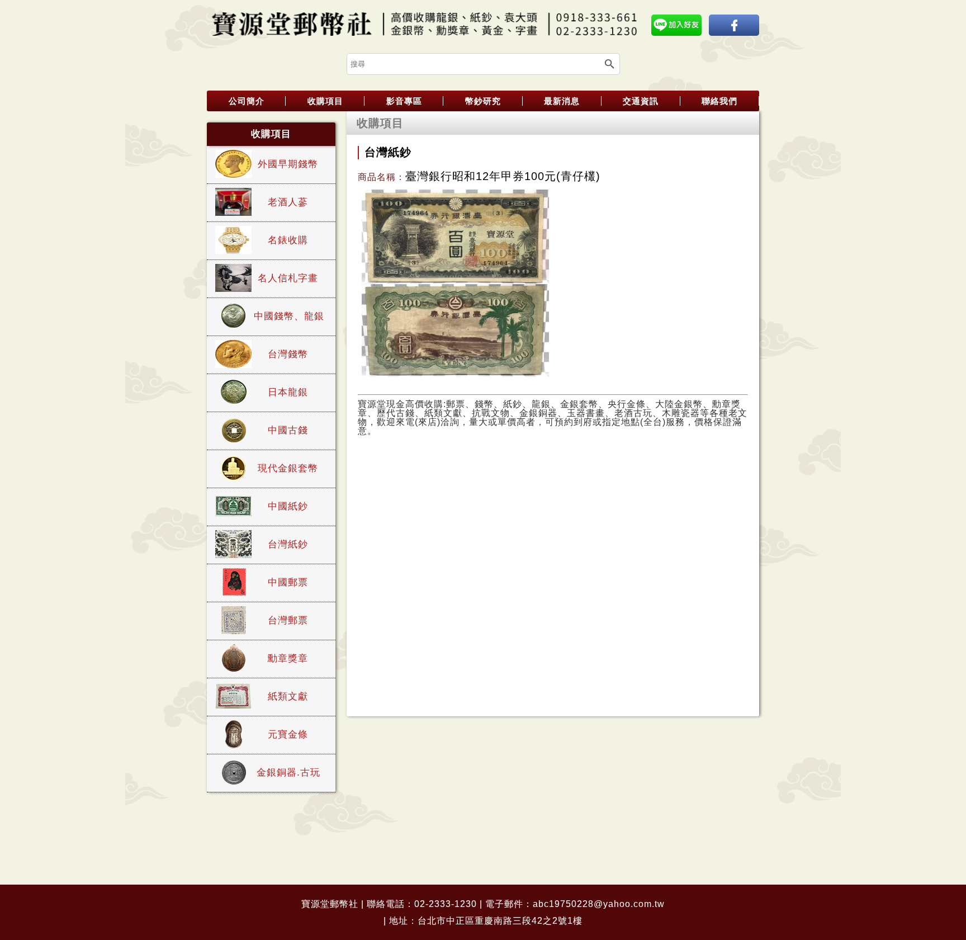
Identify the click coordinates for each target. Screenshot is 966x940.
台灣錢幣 (288, 354)
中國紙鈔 (288, 506)
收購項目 (325, 101)
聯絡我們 (719, 101)
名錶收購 (288, 240)
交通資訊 (641, 101)
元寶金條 (288, 734)
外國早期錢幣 (288, 164)
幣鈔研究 (483, 101)
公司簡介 (246, 101)
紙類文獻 (288, 696)
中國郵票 (288, 582)
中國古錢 (288, 430)
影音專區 (404, 101)
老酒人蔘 (288, 202)
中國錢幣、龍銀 (289, 316)
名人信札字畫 (288, 278)
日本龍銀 (288, 392)
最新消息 (562, 101)
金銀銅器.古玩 (288, 772)
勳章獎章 (288, 658)
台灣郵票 (288, 620)
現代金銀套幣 (288, 468)
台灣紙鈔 (288, 544)
